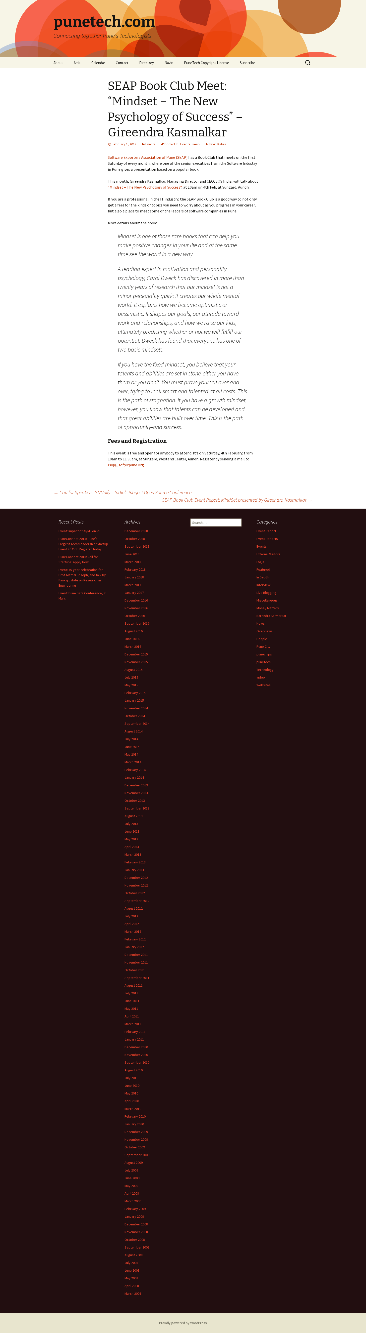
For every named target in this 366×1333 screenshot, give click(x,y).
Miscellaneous (267, 600)
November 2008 (136, 1232)
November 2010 (136, 1054)
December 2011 (136, 954)
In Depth (262, 577)
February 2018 (135, 569)
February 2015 (135, 692)
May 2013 (131, 839)
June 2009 (131, 1178)
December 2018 (136, 531)
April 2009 (131, 1193)
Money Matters (267, 608)
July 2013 (131, 823)
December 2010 (136, 1047)
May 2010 (131, 1093)
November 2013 (136, 793)
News (260, 623)
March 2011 (132, 1024)
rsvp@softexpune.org (126, 464)
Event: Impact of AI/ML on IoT (80, 531)
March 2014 (132, 762)
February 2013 (135, 862)
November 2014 (136, 708)
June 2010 (131, 1085)
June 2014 (131, 746)
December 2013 (136, 785)
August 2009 (133, 1162)
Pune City (263, 646)
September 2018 (136, 546)
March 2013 (132, 854)
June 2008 (131, 1270)
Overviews (264, 631)
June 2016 (131, 639)
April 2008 (131, 1286)
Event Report (266, 531)
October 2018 (134, 538)
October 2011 (134, 970)
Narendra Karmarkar (271, 615)
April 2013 (131, 847)
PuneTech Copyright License (206, 62)
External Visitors (268, 554)
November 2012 (136, 885)
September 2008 (136, 1247)
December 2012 (136, 877)
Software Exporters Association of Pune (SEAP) (147, 157)
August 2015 (133, 669)
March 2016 (132, 646)
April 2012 (131, 924)
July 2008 (131, 1262)
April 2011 (131, 1016)
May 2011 (131, 1008)
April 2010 (131, 1101)
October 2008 (134, 1239)
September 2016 (136, 623)
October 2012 (134, 893)
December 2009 (136, 1132)
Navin (169, 62)
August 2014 (133, 731)
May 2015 (131, 685)
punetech (263, 662)
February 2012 (135, 939)
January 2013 (134, 870)
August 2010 (133, 1070)
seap (196, 144)
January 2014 (134, 777)
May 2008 (131, 1278)
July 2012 (131, 916)
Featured (263, 569)
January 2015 (134, 700)
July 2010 (131, 1078)
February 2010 (135, 1116)
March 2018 (132, 562)
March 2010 (132, 1108)
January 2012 (134, 947)
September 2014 (136, 723)
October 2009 (134, 1147)
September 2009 (136, 1155)
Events (150, 144)
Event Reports (267, 538)
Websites (263, 685)
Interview (263, 585)
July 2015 (131, 677)
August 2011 (133, 985)
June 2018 (131, 554)
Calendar (98, 62)
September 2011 (136, 977)
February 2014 (135, 769)
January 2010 (134, 1124)
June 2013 (131, 831)
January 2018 (134, 577)
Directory (146, 62)
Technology (265, 669)
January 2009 (134, 1216)
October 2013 (134, 800)
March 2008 (132, 1293)
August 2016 (133, 631)
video (260, 677)
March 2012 (132, 931)
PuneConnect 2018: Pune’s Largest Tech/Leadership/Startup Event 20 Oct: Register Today (83, 543)
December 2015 (136, 654)
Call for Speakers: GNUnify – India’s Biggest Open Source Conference (122, 492)
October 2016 (134, 615)
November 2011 (136, 962)
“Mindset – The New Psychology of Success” (145, 187)
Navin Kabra (217, 144)
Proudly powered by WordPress (183, 1323)
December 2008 (136, 1224)
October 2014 (134, 716)
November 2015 (136, 662)
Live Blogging (266, 592)
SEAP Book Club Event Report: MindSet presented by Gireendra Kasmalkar (237, 500)
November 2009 (136, 1139)
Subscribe (247, 62)
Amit (77, 62)
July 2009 (131, 1170)
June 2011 (131, 1001)
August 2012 (133, 908)
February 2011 (135, 1031)
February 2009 (135, 1209)
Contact (122, 62)
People (261, 639)
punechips (264, 654)
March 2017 (132, 585)
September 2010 (136, 1062)
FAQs (260, 562)
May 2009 (131, 1185)
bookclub (172, 144)
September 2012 (136, 900)
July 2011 (131, 993)
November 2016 (136, 608)
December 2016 (136, 600)
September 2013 (136, 808)
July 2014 (131, 739)
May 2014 (131, 754)
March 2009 (132, 1201)
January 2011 (134, 1039)
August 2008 (133, 1255)
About (58, 62)
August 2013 (133, 816)
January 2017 (134, 592)
